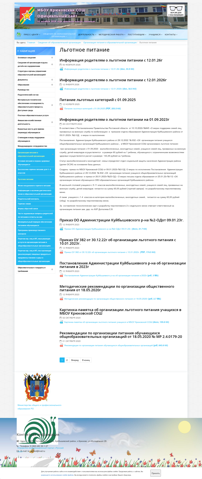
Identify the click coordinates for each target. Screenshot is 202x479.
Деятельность (86, 34)
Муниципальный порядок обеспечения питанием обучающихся (35, 223)
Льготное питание (25, 179)
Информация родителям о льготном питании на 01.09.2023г (114, 119)
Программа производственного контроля (31, 232)
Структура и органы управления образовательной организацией (32, 73)
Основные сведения (27, 57)
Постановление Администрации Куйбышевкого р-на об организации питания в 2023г (123, 265)
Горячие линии (24, 203)
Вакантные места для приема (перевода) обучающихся (31, 131)
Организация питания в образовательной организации (110, 42)
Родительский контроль (28, 198)
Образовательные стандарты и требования (31, 269)
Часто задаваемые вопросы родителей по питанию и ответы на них (35, 215)
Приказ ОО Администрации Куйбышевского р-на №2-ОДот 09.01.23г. (122, 220)
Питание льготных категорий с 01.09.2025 (98, 99)
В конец (86, 360)
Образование (23, 84)
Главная (31, 42)
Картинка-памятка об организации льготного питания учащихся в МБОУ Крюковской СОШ (120, 311)
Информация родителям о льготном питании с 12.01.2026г (113, 79)
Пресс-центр (31, 34)
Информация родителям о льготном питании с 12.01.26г (111, 60)
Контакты (170, 34)
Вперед (75, 360)
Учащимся (155, 34)
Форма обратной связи (28, 208)
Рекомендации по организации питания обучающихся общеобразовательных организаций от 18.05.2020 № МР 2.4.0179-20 (121, 334)
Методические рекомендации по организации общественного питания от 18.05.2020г (117, 288)
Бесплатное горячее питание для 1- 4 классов (34, 171)
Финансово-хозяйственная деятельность (29, 122)
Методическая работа (111, 34)
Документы (23, 79)
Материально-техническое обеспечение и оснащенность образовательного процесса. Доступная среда (31, 105)
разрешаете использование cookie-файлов (57, 475)
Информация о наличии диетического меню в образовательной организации (34, 192)
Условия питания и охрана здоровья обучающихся (34, 163)
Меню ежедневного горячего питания (34, 185)
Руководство (23, 89)
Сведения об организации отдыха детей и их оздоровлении (32, 64)
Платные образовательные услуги (33, 115)
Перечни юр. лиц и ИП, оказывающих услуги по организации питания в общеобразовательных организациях (34, 242)
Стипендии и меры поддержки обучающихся (31, 139)
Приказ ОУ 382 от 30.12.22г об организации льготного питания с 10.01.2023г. (118, 241)
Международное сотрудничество (32, 146)
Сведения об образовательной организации (59, 35)
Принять (156, 473)
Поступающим (136, 34)
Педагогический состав (28, 94)
